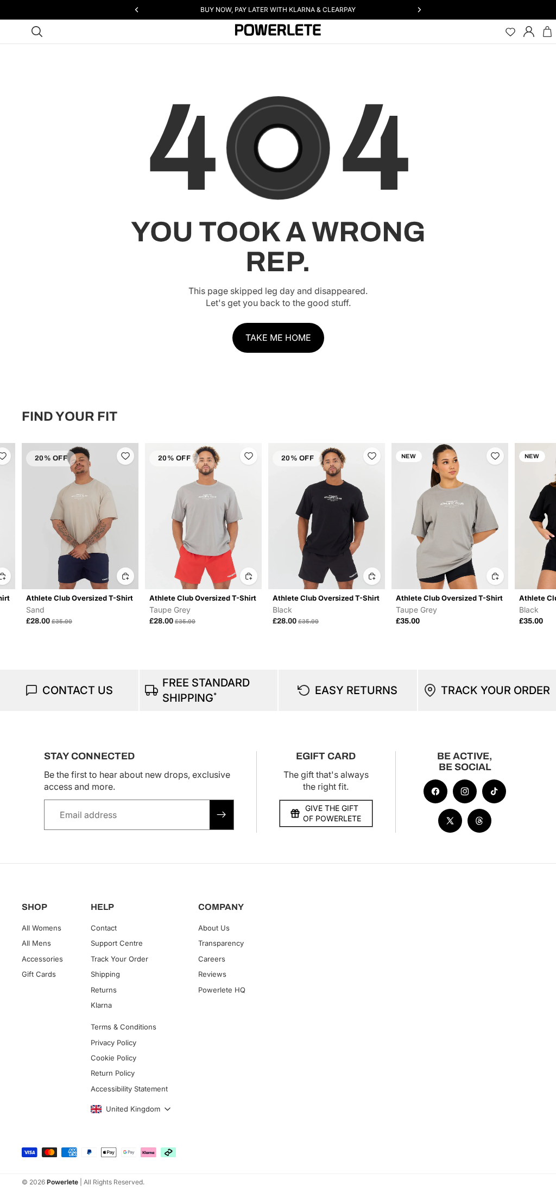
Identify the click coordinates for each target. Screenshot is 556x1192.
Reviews (212, 974)
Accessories (42, 958)
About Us (214, 927)
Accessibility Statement (129, 1088)
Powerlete (62, 1182)
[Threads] (479, 821)
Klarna (101, 1005)
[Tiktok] (494, 791)
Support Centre (117, 943)
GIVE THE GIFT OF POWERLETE (332, 813)
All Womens (41, 927)
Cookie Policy (113, 1057)
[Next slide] (522, 534)
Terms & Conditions (123, 1026)
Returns (104, 989)
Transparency (221, 943)
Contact (104, 927)
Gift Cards (39, 974)
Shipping (105, 974)
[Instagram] (465, 791)
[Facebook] (435, 791)
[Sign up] (221, 814)
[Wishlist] (510, 31)
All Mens (36, 943)
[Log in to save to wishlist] (125, 456)
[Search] (37, 31)
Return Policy (113, 1073)
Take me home (278, 337)
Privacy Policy (113, 1042)
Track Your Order (119, 958)
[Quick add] (125, 576)
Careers (211, 958)
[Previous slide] (34, 534)
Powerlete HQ (221, 989)
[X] (450, 821)
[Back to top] (535, 1176)
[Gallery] (80, 516)
